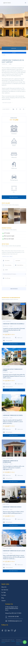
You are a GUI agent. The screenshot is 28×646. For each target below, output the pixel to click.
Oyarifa (8, 366)
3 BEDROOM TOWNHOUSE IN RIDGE (12, 507)
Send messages (14, 288)
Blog (2, 598)
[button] (3, 28)
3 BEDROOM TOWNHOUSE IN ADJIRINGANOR (10, 461)
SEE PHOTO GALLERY (7, 102)
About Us (3, 587)
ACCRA (4, 321)
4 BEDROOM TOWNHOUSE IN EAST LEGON (14, 550)
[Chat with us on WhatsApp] (25, 642)
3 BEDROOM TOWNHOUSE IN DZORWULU (13, 323)
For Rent (3, 595)
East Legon (8, 548)
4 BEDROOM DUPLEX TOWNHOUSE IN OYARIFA (12, 370)
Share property (6, 109)
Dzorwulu (8, 321)
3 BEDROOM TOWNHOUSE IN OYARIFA (13, 415)
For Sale (3, 592)
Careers (3, 600)
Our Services (4, 589)
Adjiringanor (9, 458)
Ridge (7, 504)
